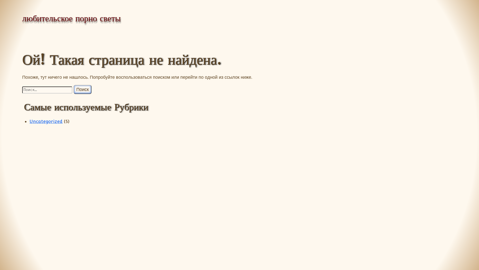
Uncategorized (46, 121)
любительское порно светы (71, 18)
